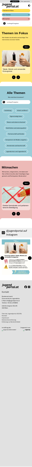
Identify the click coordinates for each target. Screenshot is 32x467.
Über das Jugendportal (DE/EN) (12, 314)
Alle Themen (7, 15)
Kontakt (4, 316)
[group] (16, 62)
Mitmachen (6, 19)
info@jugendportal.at (13, 301)
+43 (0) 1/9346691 (12, 303)
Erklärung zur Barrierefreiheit (11, 322)
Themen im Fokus (8, 10)
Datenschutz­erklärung (9, 320)
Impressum (5, 318)
